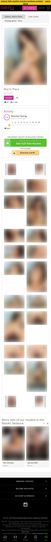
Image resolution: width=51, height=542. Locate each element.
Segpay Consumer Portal (40, 533)
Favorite (8, 97)
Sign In (42, 8)
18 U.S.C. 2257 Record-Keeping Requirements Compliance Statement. (25, 518)
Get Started (30, 8)
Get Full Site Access (28, 142)
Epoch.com (25, 532)
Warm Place (11, 89)
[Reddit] (25, 504)
